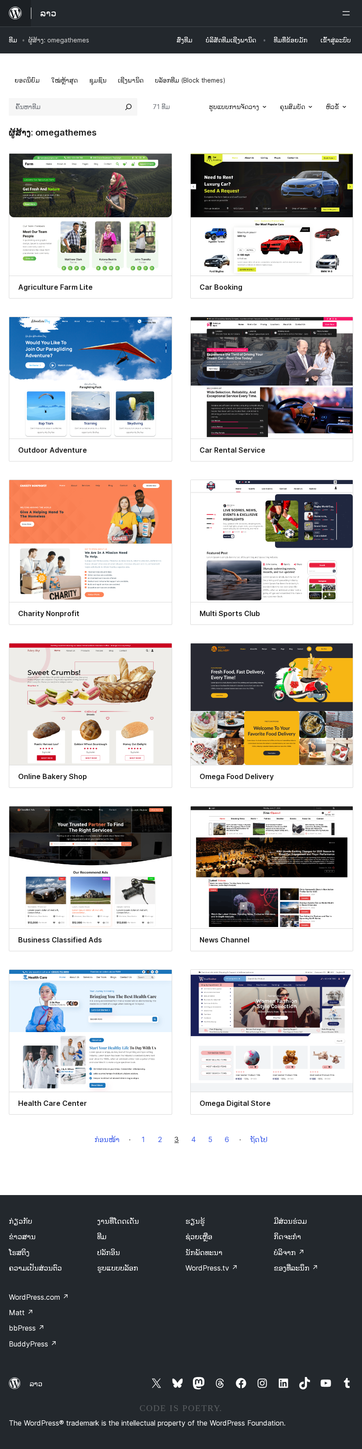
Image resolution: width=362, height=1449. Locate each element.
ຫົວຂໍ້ (332, 106)
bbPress (27, 1328)
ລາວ (36, 1383)
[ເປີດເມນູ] (348, 13)
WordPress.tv (211, 1268)
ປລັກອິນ (108, 1252)
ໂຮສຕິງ (19, 1252)
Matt (21, 1312)
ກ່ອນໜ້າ (107, 1139)
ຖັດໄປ (259, 1139)
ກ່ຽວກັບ (20, 1221)
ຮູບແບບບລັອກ (117, 1268)
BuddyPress (33, 1343)
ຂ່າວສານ (22, 1236)
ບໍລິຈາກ (289, 1252)
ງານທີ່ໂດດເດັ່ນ (118, 1221)
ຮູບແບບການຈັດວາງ (234, 106)
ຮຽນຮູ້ (195, 1221)
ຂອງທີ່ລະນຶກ (296, 1268)
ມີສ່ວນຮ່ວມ (290, 1221)
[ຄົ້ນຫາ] (128, 107)
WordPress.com (39, 1297)
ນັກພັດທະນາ (203, 1252)
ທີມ (13, 40)
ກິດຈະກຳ (287, 1236)
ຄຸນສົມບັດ (292, 106)
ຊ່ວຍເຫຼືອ (198, 1236)
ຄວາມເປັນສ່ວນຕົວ (35, 1268)
